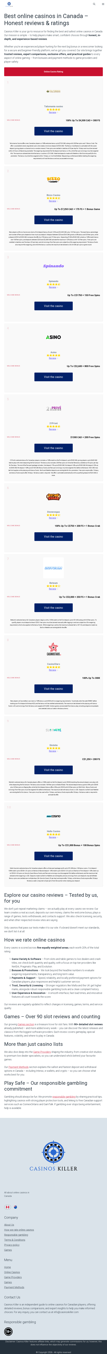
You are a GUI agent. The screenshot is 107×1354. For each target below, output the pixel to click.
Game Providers (42, 1051)
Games (8, 1249)
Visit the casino (53, 131)
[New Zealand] (15, 1207)
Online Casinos (12, 1272)
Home (7, 1267)
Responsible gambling (16, 1234)
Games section (26, 1024)
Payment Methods (18, 1067)
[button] (94, 4)
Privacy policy (12, 1244)
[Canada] (7, 1207)
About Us (9, 1224)
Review (52, 112)
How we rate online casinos (19, 1229)
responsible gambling (64, 1096)
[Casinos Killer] (9, 4)
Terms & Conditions (14, 1239)
